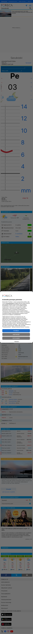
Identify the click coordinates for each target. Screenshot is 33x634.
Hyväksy (16, 330)
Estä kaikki (16, 338)
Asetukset (16, 334)
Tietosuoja (16, 341)
